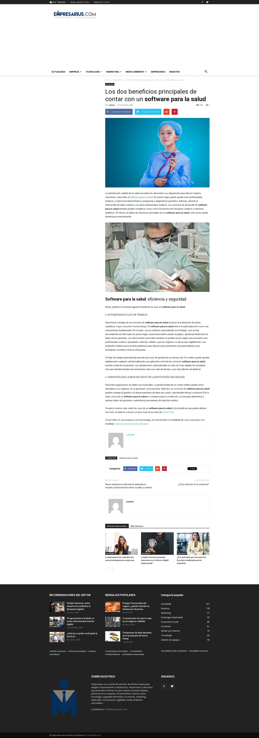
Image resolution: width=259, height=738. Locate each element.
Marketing (112, 71)
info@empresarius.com (116, 709)
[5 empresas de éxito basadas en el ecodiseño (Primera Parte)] (112, 636)
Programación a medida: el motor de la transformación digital (80, 621)
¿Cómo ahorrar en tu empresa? (194, 484)
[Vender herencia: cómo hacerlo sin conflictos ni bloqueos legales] (56, 607)
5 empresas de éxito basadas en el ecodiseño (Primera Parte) (137, 635)
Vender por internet (170, 630)
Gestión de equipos (170, 639)
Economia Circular (170, 621)
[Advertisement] (129, 46)
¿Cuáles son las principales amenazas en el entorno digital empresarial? (154, 560)
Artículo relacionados (117, 526)
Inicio (107, 80)
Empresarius (158, 71)
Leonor (112, 105)
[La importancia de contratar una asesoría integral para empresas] (121, 543)
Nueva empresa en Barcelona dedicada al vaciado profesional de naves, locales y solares (128, 486)
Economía (166, 626)
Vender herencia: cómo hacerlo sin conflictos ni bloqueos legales (79, 606)
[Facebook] (202, 2)
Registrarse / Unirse (101, 2)
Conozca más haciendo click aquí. (132, 423)
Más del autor (137, 526)
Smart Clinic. (168, 412)
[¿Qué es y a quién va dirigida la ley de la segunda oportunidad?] (56, 637)
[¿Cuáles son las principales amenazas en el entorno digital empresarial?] (157, 543)
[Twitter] (207, 2)
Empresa (74, 71)
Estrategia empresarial (172, 617)
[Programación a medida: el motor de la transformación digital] (56, 622)
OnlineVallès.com (93, 735)
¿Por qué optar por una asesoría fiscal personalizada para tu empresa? (191, 560)
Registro (175, 71)
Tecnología (93, 71)
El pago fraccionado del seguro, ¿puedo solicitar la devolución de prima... (136, 606)
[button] (206, 71)
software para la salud (128, 458)
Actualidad (58, 71)
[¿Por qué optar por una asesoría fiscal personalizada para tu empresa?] (193, 543)
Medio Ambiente (135, 71)
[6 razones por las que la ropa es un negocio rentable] (112, 622)
